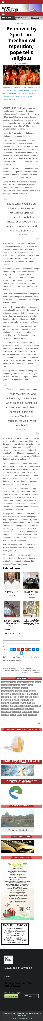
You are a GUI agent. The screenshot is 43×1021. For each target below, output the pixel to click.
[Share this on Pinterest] (22, 649)
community (16, 688)
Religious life (28, 657)
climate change (6, 688)
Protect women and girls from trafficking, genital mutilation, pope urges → (23, 671)
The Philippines (26, 712)
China (30, 685)
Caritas (38, 682)
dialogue (18, 691)
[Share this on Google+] (18, 649)
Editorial (32, 691)
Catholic (4, 685)
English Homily (6, 694)
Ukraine (13, 715)
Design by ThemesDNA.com (21, 1019)
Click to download (11, 996)
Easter (25, 691)
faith (24, 694)
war (25, 715)
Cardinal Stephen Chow (9, 682)
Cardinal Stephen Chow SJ (26, 682)
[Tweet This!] (11, 649)
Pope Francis (16, 657)
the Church (16, 712)
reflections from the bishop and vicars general (25, 706)
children (24, 685)
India (22, 697)
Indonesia (28, 697)
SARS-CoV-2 (5, 709)
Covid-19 (24, 688)
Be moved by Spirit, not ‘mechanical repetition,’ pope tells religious (21, 43)
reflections (5, 706)
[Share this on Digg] (33, 649)
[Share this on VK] (29, 649)
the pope (36, 712)
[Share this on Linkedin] (37, 649)
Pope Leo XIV (31, 703)
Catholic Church (14, 685)
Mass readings (6, 700)
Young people (32, 715)
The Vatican (5, 715)
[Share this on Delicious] (21, 653)
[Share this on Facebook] (14, 649)
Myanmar (15, 700)
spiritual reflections (17, 709)
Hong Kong (5, 697)
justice (36, 697)
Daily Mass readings (8, 691)
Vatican (19, 715)
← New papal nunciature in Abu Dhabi (16, 668)
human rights (14, 697)
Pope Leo (22, 703)
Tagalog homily (6, 712)
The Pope (24, 24)
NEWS (18, 24)
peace (32, 700)
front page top (32, 694)
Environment (17, 694)
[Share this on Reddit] (26, 649)
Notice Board (24, 700)
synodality (29, 709)
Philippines (5, 703)
